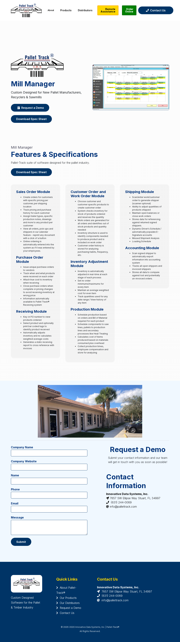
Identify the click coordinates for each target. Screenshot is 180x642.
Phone (15, 489)
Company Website (24, 461)
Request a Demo (32, 107)
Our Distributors (69, 603)
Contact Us (157, 10)
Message (17, 517)
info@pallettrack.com (115, 600)
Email (14, 503)
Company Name (22, 447)
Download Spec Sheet (31, 119)
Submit (21, 542)
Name (15, 475)
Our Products (67, 598)
